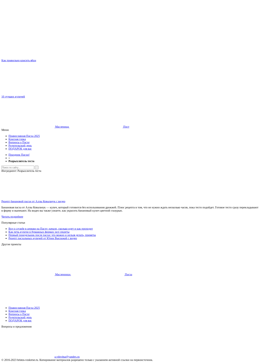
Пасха (128, 274)
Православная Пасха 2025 (24, 135)
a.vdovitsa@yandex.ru (67, 356)
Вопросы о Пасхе (19, 142)
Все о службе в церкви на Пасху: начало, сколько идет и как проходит (50, 228)
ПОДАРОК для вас (20, 148)
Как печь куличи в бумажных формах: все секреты (39, 231)
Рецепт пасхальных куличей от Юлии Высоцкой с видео (42, 238)
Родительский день (20, 145)
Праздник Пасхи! (19, 154)
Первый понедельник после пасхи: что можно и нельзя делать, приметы (52, 235)
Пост (126, 126)
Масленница (62, 274)
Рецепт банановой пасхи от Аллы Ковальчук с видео (33, 201)
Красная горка (17, 139)
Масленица (62, 126)
